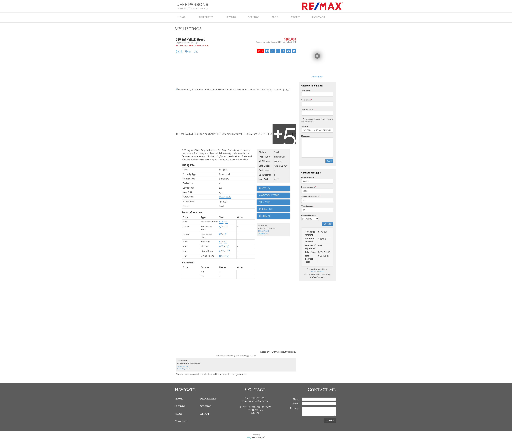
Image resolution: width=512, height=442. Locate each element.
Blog (275, 17)
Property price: (307, 177)
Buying (180, 406)
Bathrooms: (188, 262)
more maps (317, 76)
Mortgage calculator (274, 209)
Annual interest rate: (310, 196)
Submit (329, 420)
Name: (296, 399)
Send (329, 161)
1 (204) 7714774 (263, 231)
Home (181, 17)
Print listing (265, 215)
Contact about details (269, 195)
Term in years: (307, 206)
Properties (208, 398)
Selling (205, 406)
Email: (295, 403)
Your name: (306, 90)
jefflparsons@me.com (255, 401)
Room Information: (192, 212)
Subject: (304, 126)
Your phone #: (307, 109)
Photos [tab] (188, 51)
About (204, 414)
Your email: (306, 100)
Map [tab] (195, 51)
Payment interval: (308, 216)
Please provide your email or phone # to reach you (317, 120)
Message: (305, 136)
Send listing (264, 202)
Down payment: (308, 187)
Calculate (328, 224)
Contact (318, 17)
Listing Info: (188, 165)
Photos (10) (264, 188)
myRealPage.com (317, 271)
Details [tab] (179, 51)
